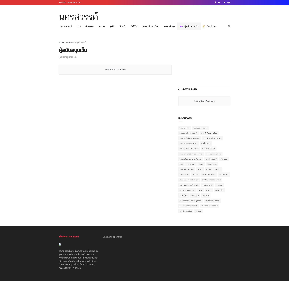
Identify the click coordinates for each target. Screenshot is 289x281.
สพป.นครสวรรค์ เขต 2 (211, 180)
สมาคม (219, 185)
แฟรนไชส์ (195, 195)
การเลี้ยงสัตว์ (211, 159)
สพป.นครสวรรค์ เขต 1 (189, 180)
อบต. (200, 190)
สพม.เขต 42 (207, 185)
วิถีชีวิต (134, 26)
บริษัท (200, 169)
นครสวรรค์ (78, 16)
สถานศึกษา (169, 26)
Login (227, 2)
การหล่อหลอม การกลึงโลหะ (191, 154)
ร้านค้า (123, 26)
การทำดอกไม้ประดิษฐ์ (212, 138)
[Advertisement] (175, 13)
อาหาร (208, 190)
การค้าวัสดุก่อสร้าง (209, 133)
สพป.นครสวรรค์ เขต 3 (189, 185)
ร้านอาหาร (184, 174)
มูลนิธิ (208, 169)
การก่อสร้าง (185, 128)
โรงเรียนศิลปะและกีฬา (189, 206)
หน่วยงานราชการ (187, 190)
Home (61, 42)
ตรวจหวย (191, 164)
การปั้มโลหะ (205, 143)
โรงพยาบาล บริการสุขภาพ (191, 200)
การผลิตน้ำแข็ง (208, 148)
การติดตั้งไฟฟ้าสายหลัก (190, 138)
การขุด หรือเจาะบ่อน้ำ (188, 133)
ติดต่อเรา (211, 26)
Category (70, 42)
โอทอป (198, 211)
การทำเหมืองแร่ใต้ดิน (188, 143)
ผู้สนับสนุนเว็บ (191, 26)
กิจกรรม (89, 26)
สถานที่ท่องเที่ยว (151, 26)
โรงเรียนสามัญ (186, 211)
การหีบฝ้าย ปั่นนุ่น (214, 154)
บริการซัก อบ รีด (187, 169)
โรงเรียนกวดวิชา (212, 200)
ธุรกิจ (112, 26)
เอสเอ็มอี (183, 195)
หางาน (101, 26)
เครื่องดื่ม (219, 190)
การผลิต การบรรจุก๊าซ (189, 148)
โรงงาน (206, 195)
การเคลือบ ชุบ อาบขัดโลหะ (191, 159)
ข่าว (79, 26)
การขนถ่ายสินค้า (200, 128)
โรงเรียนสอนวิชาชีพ (210, 206)
